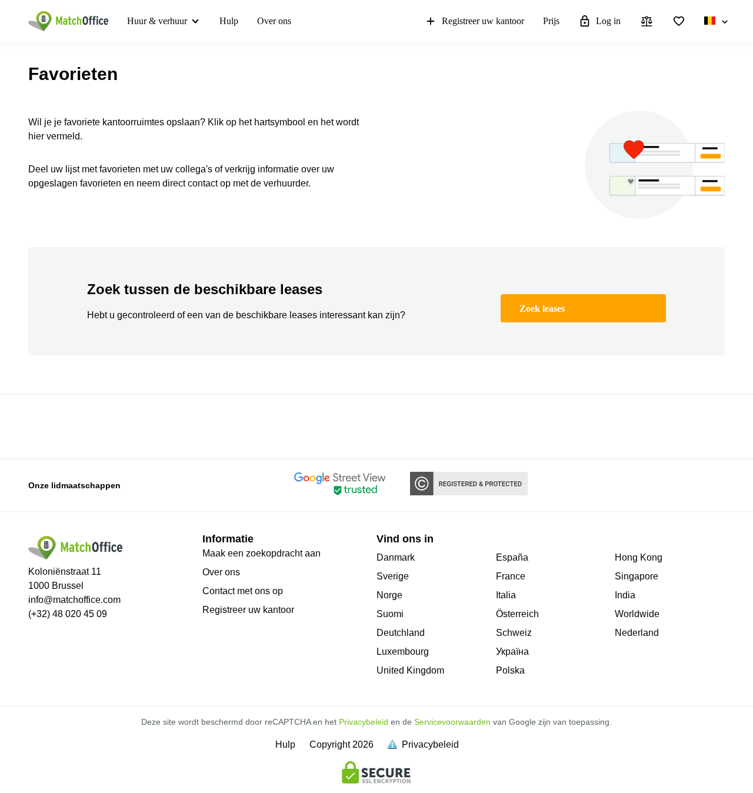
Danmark (395, 557)
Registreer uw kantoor (483, 21)
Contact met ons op (242, 591)
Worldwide (637, 614)
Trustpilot (45, 425)
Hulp (228, 21)
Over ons (274, 21)
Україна (512, 652)
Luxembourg (402, 652)
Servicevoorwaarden (452, 722)
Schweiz (514, 633)
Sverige (392, 576)
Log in (608, 21)
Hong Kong (638, 557)
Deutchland (400, 633)
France (510, 576)
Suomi (390, 614)
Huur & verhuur (157, 21)
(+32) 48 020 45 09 (67, 614)
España (512, 557)
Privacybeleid (363, 722)
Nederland (637, 633)
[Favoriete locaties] (678, 21)
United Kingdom (410, 670)
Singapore (636, 576)
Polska (510, 670)
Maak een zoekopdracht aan (261, 553)
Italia (506, 595)
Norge (389, 595)
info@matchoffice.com (74, 600)
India (625, 595)
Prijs (551, 21)
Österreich (517, 614)
